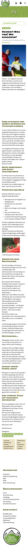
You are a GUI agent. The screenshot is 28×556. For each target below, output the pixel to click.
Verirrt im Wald (18, 434)
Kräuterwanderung (8, 522)
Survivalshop (7, 501)
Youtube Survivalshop (9, 516)
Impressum (6, 474)
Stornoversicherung (9, 483)
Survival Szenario (8, 434)
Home (5, 493)
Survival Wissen (6, 28)
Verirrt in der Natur (8, 436)
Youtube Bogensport (9, 518)
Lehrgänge (6, 497)
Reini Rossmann (6, 42)
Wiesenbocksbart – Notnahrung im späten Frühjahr (21, 444)
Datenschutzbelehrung (10, 476)
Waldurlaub (6, 520)
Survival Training (8, 495)
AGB (4, 478)
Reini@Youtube (7, 514)
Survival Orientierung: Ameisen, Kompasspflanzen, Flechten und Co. (9, 444)
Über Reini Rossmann (9, 504)
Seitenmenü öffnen (10, 23)
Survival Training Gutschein (11, 499)
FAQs (4, 480)
